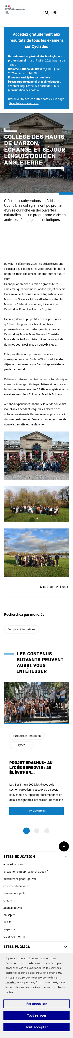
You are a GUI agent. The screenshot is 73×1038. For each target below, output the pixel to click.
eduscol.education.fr (16, 886)
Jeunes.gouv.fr (12, 908)
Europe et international (22, 629)
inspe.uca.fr (10, 929)
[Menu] (65, 13)
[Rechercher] (46, 13)
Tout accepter (36, 1027)
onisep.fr (9, 915)
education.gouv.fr (14, 864)
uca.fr (7, 922)
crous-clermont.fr (14, 936)
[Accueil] (15, 9)
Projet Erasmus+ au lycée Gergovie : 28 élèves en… (31, 767)
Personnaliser (36, 1003)
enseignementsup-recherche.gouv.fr (26, 871)
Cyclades (40, 46)
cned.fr (7, 900)
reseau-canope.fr (14, 893)
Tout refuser (36, 1015)
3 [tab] (46, 830)
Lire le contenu (36, 811)
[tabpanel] (36, 751)
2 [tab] (36, 830)
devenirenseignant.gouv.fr (19, 879)
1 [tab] (26, 830)
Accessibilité (54, 12)
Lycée (21, 745)
